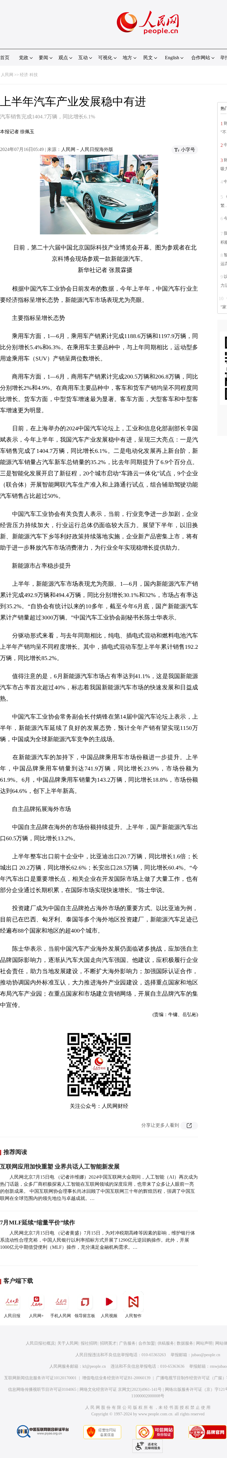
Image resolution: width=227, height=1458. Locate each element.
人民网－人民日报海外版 (87, 149)
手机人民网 (60, 1316)
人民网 (7, 75)
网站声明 (204, 1343)
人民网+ (36, 1316)
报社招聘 (89, 1343)
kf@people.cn (94, 1366)
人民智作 (133, 1316)
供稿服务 (166, 1343)
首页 (4, 57)
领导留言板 (84, 1316)
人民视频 (109, 1316)
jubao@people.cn (205, 1355)
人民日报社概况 (40, 1343)
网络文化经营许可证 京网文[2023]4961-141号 (121, 1389)
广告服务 (127, 1343)
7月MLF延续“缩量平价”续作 (37, 1222)
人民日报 (12, 1316)
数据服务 (185, 1343)
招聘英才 (108, 1343)
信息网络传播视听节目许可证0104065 (42, 1389)
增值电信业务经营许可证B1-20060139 (116, 1378)
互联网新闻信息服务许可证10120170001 (40, 1378)
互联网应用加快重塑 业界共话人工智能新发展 (60, 1166)
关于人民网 (67, 1343)
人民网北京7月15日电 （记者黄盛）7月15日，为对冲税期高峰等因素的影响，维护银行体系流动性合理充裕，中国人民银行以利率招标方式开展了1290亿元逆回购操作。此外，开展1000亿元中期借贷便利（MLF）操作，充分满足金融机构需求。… (97, 1240)
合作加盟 (146, 1343)
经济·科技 (29, 75)
